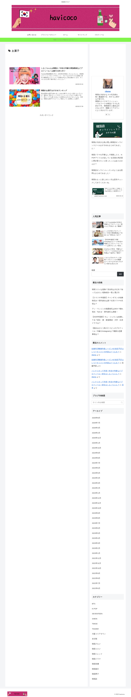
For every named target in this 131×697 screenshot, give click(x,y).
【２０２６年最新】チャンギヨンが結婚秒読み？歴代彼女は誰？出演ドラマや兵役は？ (107, 301)
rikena (108, 91)
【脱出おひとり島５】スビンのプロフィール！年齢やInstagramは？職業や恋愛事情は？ (107, 331)
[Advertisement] (46, 58)
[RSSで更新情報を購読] (109, 114)
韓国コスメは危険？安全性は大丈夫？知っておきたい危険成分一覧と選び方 (107, 290)
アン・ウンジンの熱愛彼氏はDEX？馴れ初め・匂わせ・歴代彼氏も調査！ (107, 310)
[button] (122, 402)
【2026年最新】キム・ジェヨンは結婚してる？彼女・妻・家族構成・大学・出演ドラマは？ (107, 320)
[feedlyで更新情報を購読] (106, 114)
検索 (93, 270)
